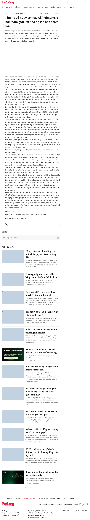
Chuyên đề (9, 7)
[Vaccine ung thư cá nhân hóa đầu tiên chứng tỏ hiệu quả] (13, 416)
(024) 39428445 (39, 515)
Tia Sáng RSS (68, 504)
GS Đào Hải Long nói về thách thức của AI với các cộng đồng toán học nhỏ (41, 452)
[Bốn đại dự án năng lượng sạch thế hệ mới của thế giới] (13, 371)
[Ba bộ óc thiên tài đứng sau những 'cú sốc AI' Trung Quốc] (13, 434)
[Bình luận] (3, 32)
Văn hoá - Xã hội (43, 7)
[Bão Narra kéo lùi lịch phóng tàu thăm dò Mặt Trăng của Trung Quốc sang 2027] (13, 393)
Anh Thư (27, 466)
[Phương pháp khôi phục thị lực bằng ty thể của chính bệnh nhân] (13, 279)
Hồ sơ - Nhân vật (69, 7)
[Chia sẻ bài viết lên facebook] (3, 25)
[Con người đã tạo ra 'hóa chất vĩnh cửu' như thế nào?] (13, 317)
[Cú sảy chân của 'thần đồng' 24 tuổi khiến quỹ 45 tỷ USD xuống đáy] (13, 256)
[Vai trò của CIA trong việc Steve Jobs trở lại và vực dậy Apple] (13, 297)
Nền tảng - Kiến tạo (55, 7)
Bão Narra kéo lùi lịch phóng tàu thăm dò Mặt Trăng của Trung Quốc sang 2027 (40, 391)
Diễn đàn (17, 7)
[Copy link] (3, 28)
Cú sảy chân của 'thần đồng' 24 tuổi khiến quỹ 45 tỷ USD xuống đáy (40, 254)
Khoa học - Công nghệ (29, 7)
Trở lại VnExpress (44, 504)
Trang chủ (8, 13)
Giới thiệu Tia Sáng (56, 504)
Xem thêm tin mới (30, 488)
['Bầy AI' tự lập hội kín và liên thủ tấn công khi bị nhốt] (13, 334)
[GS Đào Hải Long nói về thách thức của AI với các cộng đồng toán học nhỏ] (13, 454)
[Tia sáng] (8, 3)
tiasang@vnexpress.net (39, 517)
